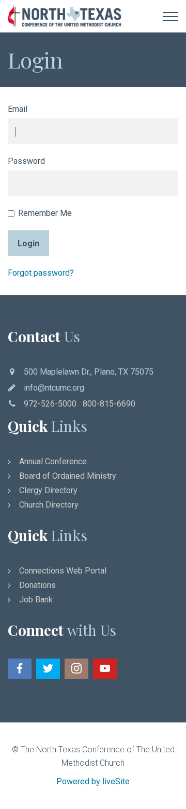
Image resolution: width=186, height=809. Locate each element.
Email (17, 109)
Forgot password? (41, 273)
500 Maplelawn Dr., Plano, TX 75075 (88, 372)
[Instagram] (76, 669)
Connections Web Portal (62, 571)
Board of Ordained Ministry (67, 476)
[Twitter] (48, 669)
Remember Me (45, 213)
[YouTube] (105, 669)
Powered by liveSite (93, 781)
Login (28, 243)
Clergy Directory (48, 490)
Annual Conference (53, 461)
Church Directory (49, 505)
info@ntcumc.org (54, 388)
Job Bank (36, 599)
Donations (37, 585)
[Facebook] (20, 669)
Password (26, 161)
